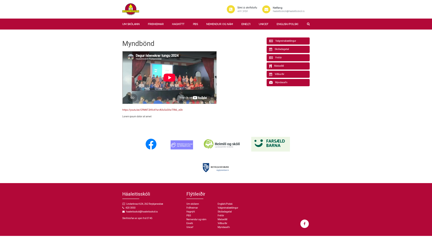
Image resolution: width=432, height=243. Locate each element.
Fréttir (221, 215)
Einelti (246, 24)
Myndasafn (224, 227)
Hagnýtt (178, 24)
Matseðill (222, 219)
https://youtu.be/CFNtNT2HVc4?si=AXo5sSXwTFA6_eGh (152, 110)
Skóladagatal (225, 211)
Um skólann (131, 24)
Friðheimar (156, 24)
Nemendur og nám (219, 24)
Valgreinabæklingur (228, 207)
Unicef (263, 24)
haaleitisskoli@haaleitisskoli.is (289, 11)
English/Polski (287, 24)
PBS (195, 24)
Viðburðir (222, 223)
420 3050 (242, 11)
